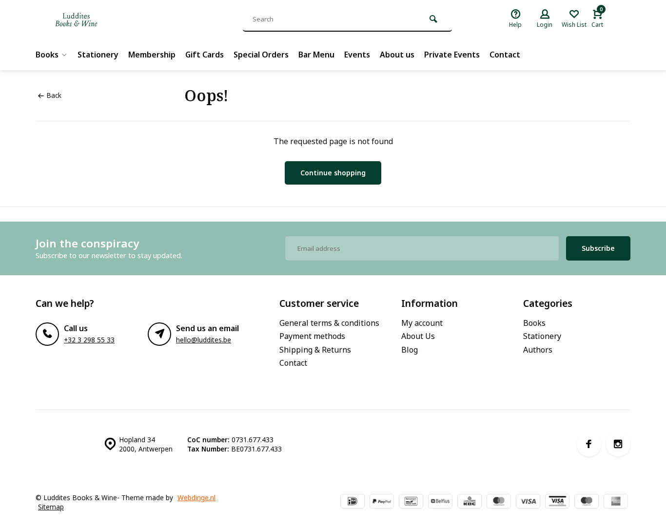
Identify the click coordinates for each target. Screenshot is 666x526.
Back (53, 95)
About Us (418, 336)
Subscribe (598, 248)
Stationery (98, 54)
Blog (409, 349)
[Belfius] (440, 502)
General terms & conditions (329, 323)
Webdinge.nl (196, 497)
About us (397, 54)
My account (422, 323)
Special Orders (261, 54)
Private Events (452, 54)
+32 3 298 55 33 (89, 339)
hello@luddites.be (203, 339)
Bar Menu (316, 54)
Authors (537, 349)
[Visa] (528, 502)
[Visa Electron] (557, 502)
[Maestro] (586, 502)
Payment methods (312, 336)
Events (357, 54)
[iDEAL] (352, 502)
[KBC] (469, 502)
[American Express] (616, 502)
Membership (152, 54)
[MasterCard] (499, 502)
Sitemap (51, 506)
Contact (505, 54)
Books (47, 54)
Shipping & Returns (315, 349)
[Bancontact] (411, 502)
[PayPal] (382, 502)
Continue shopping (333, 172)
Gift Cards (204, 54)
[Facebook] (589, 444)
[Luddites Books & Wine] (108, 19)
